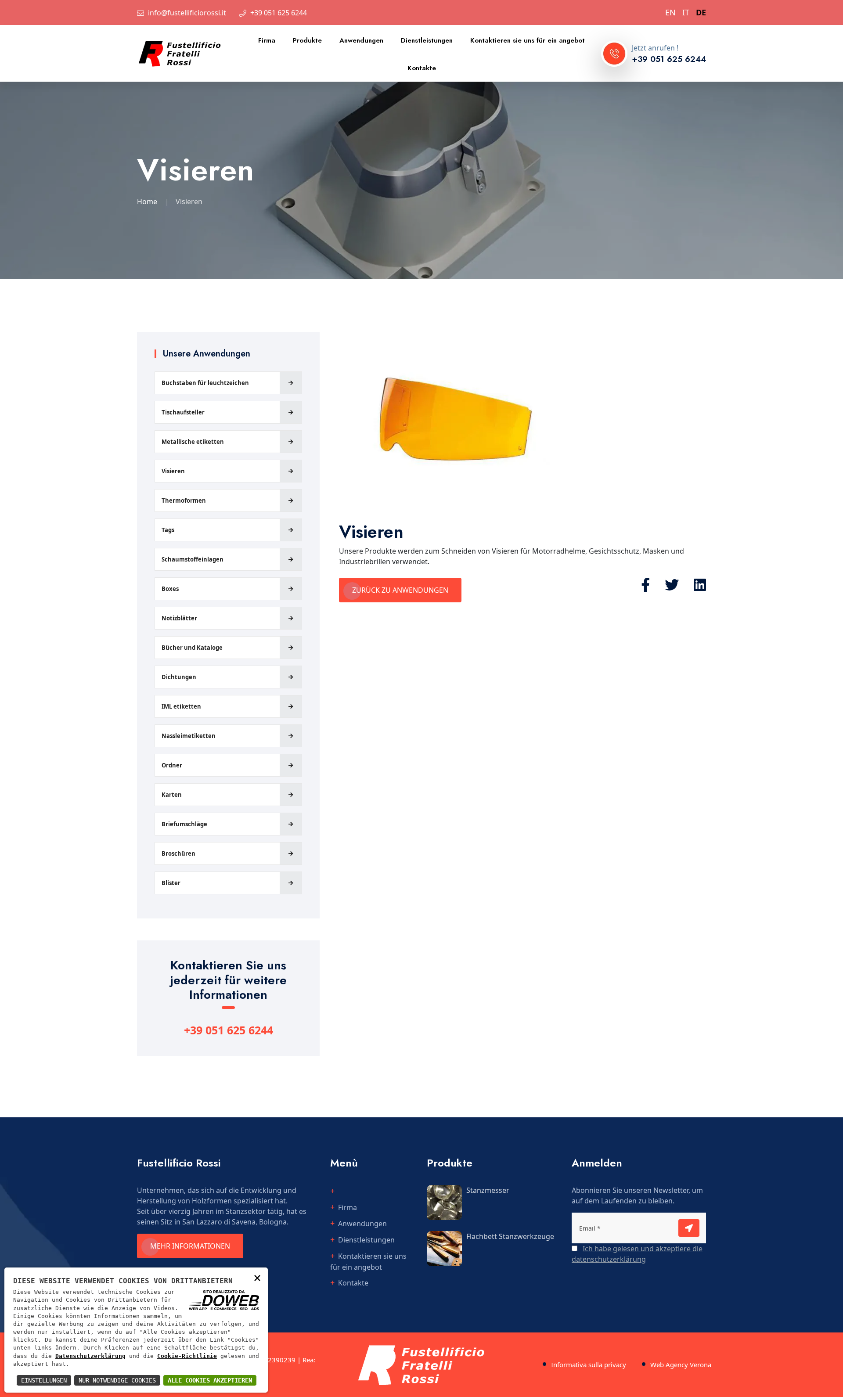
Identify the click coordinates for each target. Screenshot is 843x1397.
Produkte (307, 40)
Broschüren (178, 853)
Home (147, 201)
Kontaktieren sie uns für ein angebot (527, 40)
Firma (266, 40)
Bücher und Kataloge (192, 648)
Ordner (172, 765)
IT (685, 12)
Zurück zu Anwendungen (400, 590)
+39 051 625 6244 (278, 13)
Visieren (173, 471)
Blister (171, 883)
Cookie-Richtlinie (187, 1356)
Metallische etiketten (193, 442)
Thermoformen (184, 500)
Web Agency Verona (680, 1364)
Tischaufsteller (183, 412)
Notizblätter (179, 618)
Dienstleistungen (427, 40)
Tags (168, 530)
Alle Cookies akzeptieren (210, 1380)
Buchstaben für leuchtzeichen (205, 383)
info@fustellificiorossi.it (187, 13)
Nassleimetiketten (189, 736)
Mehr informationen (190, 1246)
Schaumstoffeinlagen (192, 559)
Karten (172, 795)
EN (670, 12)
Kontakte (421, 68)
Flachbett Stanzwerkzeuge (510, 1236)
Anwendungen (361, 40)
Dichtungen (179, 677)
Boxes (170, 589)
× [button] (257, 1277)
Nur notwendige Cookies (117, 1380)
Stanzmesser (487, 1190)
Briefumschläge (184, 824)
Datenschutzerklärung (90, 1356)
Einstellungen (44, 1380)
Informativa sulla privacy (588, 1364)
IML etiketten (181, 706)
